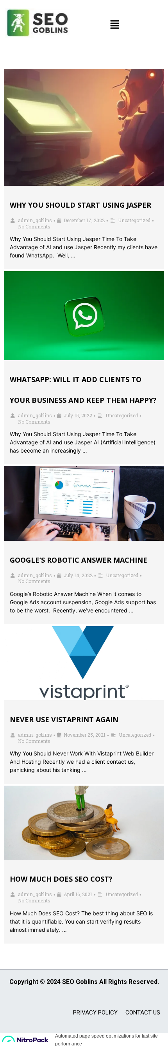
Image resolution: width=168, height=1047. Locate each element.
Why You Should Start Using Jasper (80, 205)
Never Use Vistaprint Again (64, 719)
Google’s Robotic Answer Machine (78, 560)
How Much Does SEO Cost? (61, 879)
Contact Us (142, 1012)
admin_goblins (35, 220)
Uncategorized (134, 220)
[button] (115, 24)
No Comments (34, 226)
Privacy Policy (95, 1012)
